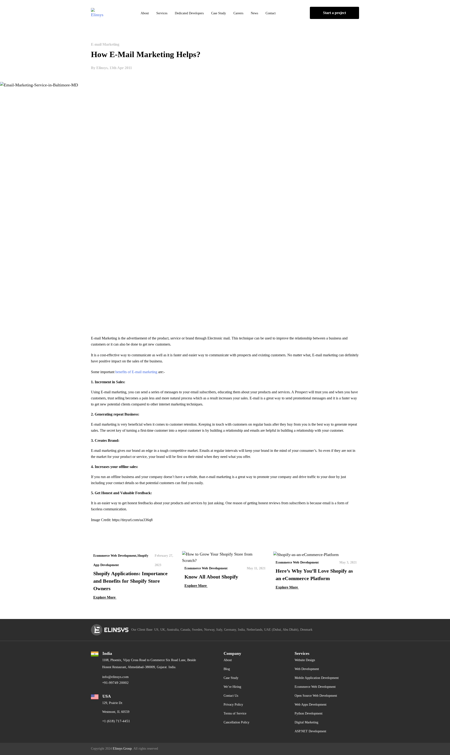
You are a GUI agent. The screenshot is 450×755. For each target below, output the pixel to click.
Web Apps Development (310, 704)
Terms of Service (235, 713)
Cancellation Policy (236, 722)
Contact (271, 13)
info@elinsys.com (115, 677)
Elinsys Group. (123, 748)
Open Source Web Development (316, 695)
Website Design (305, 660)
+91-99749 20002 (115, 683)
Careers (238, 13)
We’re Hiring (232, 687)
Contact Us (231, 695)
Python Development (308, 713)
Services (161, 13)
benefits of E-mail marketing (136, 372)
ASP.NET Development (310, 731)
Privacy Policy (233, 704)
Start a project (334, 13)
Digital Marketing (306, 722)
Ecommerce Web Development (315, 687)
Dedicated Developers (189, 13)
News (254, 13)
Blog (227, 669)
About (145, 13)
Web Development (307, 669)
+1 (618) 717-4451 (116, 721)
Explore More (104, 597)
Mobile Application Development (317, 678)
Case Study (218, 13)
